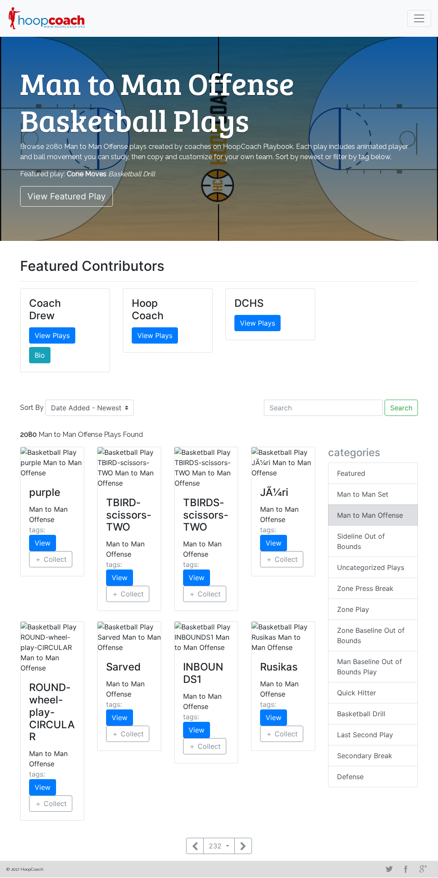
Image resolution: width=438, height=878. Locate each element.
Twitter (388, 869)
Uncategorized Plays (370, 567)
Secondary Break (364, 755)
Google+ (423, 869)
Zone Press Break (365, 588)
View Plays (52, 335)
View (42, 543)
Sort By (32, 407)
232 (216, 846)
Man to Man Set (362, 494)
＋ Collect (51, 559)
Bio (40, 355)
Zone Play (353, 609)
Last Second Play (365, 734)
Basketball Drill (361, 713)
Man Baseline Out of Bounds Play (369, 666)
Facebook (405, 869)
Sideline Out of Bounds (361, 541)
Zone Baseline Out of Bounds (371, 635)
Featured (351, 473)
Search (401, 407)
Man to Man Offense (370, 515)
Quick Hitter (356, 692)
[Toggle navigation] (419, 18)
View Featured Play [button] (66, 196)
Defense (350, 776)
